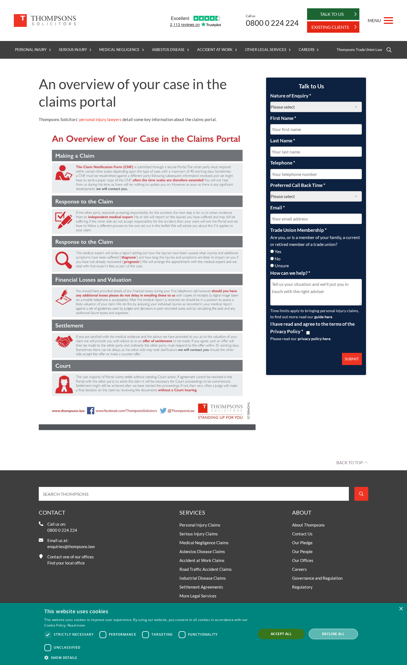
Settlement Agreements (201, 586)
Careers (307, 50)
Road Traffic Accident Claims (205, 569)
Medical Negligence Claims (204, 542)
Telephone (282, 163)
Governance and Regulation (317, 578)
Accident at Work (215, 50)
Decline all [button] (333, 633)
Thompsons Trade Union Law (359, 50)
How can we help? (290, 273)
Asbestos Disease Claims (202, 551)
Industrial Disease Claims (202, 578)
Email (277, 207)
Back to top (349, 462)
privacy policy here (314, 338)
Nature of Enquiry (290, 96)
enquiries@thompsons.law (71, 546)
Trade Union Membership (298, 230)
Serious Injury (73, 50)
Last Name (282, 140)
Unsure (282, 265)
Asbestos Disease (168, 50)
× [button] (401, 609)
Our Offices (302, 560)
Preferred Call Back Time (297, 185)
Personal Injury (31, 50)
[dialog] (203, 634)
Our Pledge (302, 542)
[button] (146, 657)
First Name (283, 118)
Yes (278, 251)
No (277, 258)
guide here (323, 316)
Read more (76, 625)
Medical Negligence (119, 50)
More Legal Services (198, 595)
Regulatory (302, 586)
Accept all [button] (281, 633)
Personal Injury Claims (199, 524)
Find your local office (66, 562)
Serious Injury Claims (198, 533)
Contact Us (302, 533)
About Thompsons (308, 524)
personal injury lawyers (100, 119)
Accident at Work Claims (202, 560)
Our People (302, 551)
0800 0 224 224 (272, 22)
